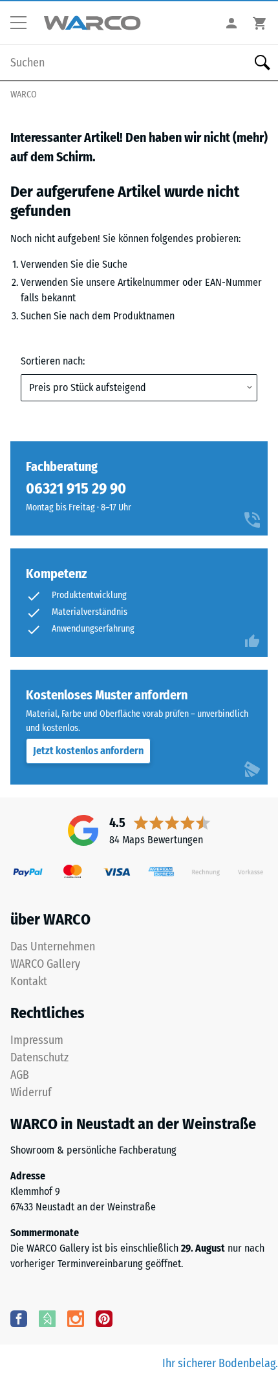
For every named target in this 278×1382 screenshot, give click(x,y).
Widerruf (31, 1092)
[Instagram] (76, 1318)
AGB (19, 1075)
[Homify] (47, 1318)
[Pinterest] (104, 1318)
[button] (23, 23)
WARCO (23, 94)
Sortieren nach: (53, 361)
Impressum (36, 1040)
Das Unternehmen (52, 946)
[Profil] (231, 23)
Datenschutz (39, 1057)
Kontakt (28, 981)
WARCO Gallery (45, 964)
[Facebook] (19, 1318)
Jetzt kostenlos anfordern (88, 751)
